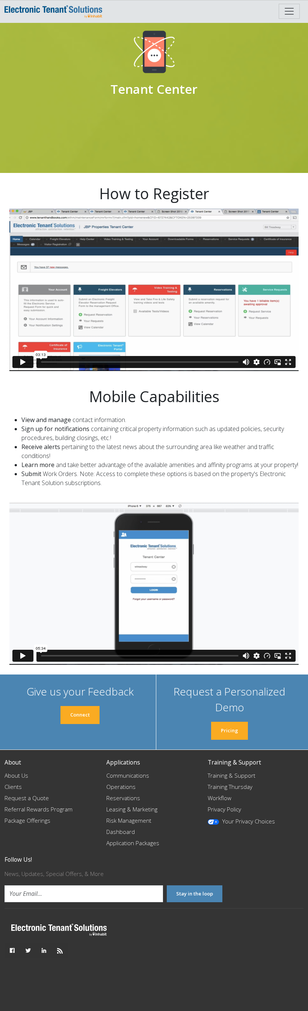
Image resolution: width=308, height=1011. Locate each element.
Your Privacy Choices (248, 821)
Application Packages (132, 843)
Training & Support (231, 775)
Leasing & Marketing (131, 809)
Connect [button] (80, 714)
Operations (121, 786)
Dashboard (120, 831)
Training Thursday (230, 786)
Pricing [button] (229, 730)
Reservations (123, 798)
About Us (16, 775)
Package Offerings (27, 820)
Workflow (219, 798)
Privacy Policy (224, 809)
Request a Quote (27, 798)
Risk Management (128, 820)
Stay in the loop (194, 893)
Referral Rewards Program (38, 809)
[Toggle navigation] (289, 11)
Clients (13, 786)
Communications (127, 775)
